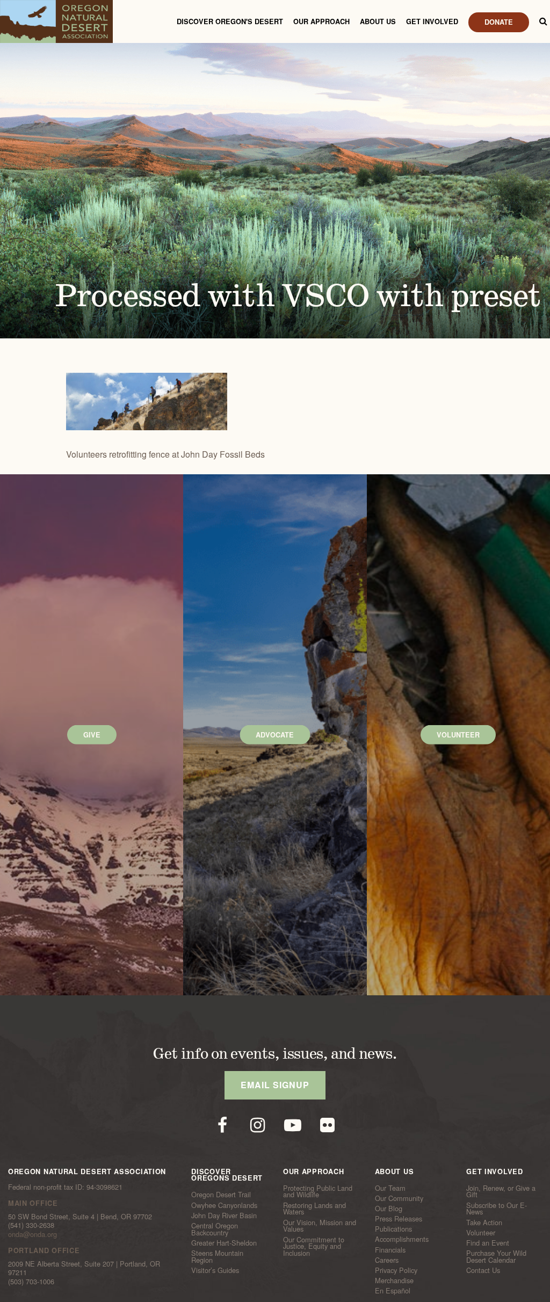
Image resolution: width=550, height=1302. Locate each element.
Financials (390, 1249)
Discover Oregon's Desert (230, 21)
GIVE (91, 735)
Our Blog (388, 1208)
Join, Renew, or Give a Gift (500, 1191)
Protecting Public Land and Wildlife (317, 1191)
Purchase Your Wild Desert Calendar (496, 1256)
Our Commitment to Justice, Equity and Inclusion (313, 1246)
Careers (387, 1260)
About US (378, 21)
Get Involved (432, 21)
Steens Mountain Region (217, 1256)
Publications (393, 1229)
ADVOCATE (275, 735)
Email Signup (275, 1085)
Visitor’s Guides (215, 1270)
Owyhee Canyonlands (224, 1205)
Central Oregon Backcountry (214, 1229)
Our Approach (321, 21)
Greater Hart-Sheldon (224, 1243)
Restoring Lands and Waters (314, 1208)
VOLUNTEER (458, 735)
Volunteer (480, 1233)
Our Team (390, 1187)
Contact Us (483, 1270)
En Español (392, 1291)
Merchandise (394, 1280)
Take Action (484, 1222)
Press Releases (398, 1219)
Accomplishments (402, 1239)
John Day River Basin (224, 1215)
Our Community (399, 1198)
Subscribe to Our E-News (496, 1208)
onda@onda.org (32, 1234)
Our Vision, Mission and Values (319, 1225)
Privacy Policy (396, 1270)
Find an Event (487, 1243)
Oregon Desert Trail (221, 1194)
